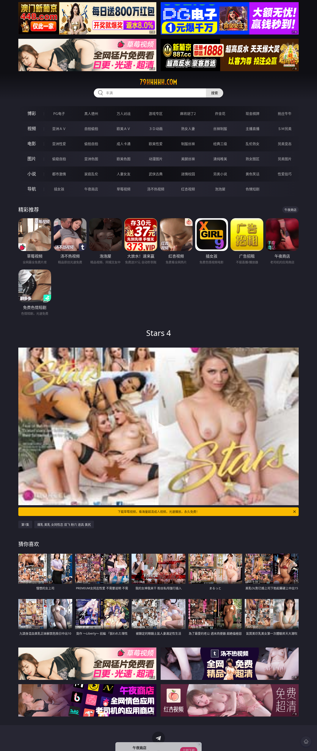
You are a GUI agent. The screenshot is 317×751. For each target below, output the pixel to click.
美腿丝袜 (188, 159)
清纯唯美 (220, 159)
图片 (31, 159)
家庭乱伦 (91, 174)
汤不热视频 (155, 189)
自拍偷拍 (91, 128)
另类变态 (285, 143)
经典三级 (220, 143)
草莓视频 (123, 189)
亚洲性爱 (59, 143)
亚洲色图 (91, 159)
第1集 (25, 524)
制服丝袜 (188, 143)
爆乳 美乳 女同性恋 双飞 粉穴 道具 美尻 (64, 524)
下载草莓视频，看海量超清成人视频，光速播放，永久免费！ (158, 512)
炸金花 (220, 113)
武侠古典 (156, 174)
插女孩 (59, 189)
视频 (31, 129)
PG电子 (59, 113)
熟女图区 (252, 159)
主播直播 (252, 128)
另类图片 (285, 159)
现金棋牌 (252, 113)
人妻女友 (123, 174)
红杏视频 (188, 189)
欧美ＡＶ (123, 128)
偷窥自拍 (59, 159)
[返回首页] (306, 741)
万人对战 (123, 113)
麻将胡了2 (188, 113)
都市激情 (59, 174)
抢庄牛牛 (285, 113)
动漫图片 (156, 159)
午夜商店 (91, 189)
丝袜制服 (220, 128)
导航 (31, 189)
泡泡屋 (220, 189)
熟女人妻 (188, 128)
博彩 (31, 113)
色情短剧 (252, 189)
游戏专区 (156, 113)
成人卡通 (123, 143)
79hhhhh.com (158, 82)
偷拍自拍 (91, 143)
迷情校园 (188, 174)
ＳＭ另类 (285, 128)
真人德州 (91, 113)
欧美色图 (123, 159)
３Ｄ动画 (156, 128)
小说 (31, 174)
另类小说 (220, 174)
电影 (31, 144)
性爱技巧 (285, 174)
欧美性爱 (156, 143)
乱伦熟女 (252, 143)
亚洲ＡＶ (59, 128)
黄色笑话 (252, 174)
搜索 (214, 93)
